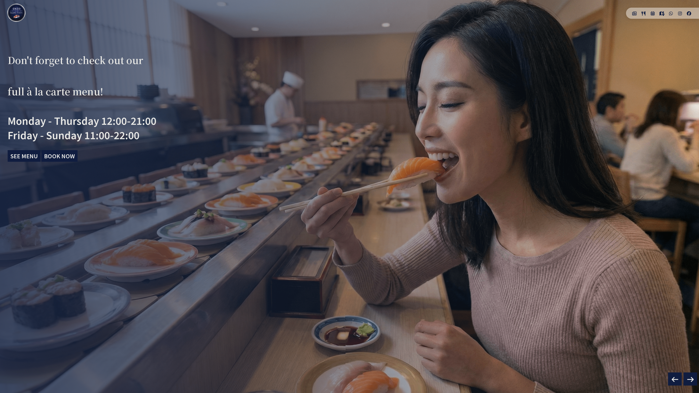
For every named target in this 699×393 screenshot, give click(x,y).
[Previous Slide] (675, 379)
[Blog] (634, 13)
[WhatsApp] (671, 13)
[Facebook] (689, 13)
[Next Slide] (690, 379)
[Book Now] (652, 13)
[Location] (661, 13)
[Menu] (643, 13)
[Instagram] (680, 13)
